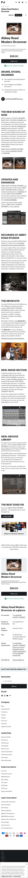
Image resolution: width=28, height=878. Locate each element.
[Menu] (26, 2)
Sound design (5, 822)
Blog (2, 706)
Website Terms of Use (6, 876)
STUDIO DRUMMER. (11, 200)
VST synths (4, 782)
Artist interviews (5, 804)
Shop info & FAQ (5, 737)
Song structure (5, 825)
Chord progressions (6, 828)
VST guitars (4, 785)
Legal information (6, 726)
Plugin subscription (6, 791)
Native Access (5, 748)
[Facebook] (2, 696)
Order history (5, 742)
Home (2, 6)
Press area (4, 720)
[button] (12, 99)
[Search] (16, 2)
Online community (6, 754)
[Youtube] (7, 696)
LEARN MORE (7, 516)
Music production (6, 810)
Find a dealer (4, 745)
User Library (4, 757)
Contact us (4, 712)
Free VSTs (4, 770)
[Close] (26, 864)
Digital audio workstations (8, 819)
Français (3, 859)
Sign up (14, 686)
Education (4, 723)
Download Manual (18, 660)
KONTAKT (22, 617)
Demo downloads (6, 760)
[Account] (19, 2)
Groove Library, (6, 448)
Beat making (4, 807)
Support (3, 714)
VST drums (4, 788)
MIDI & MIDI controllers (7, 816)
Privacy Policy (17, 876)
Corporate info (5, 709)
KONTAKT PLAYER (16, 151)
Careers (3, 717)
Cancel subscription (7, 751)
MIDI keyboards (5, 776)
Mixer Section (18, 379)
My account (4, 740)
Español (2, 861)
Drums (7, 6)
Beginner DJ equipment (7, 813)
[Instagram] (5, 696)
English (2, 852)
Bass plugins (4, 779)
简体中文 (3, 857)
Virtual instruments (6, 773)
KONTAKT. (7, 153)
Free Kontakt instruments (8, 801)
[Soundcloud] (10, 696)
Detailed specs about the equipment (12, 338)
